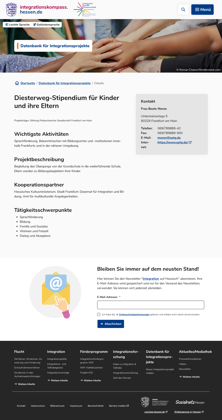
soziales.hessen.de (154, 412)
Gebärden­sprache (48, 25)
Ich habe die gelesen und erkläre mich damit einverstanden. (151, 314)
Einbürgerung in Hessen (187, 412)
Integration (151, 279)
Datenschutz (38, 405)
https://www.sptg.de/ (172, 142)
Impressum (76, 405)
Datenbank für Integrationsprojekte (65, 83)
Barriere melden (117, 405)
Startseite (27, 83)
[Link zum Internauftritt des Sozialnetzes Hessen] (191, 402)
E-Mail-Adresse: (107, 297)
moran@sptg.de (169, 138)
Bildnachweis (57, 405)
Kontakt (21, 405)
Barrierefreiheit (96, 405)
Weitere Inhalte (26, 384)
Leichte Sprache (19, 25)
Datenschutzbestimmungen (134, 314)
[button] (183, 9)
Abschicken (113, 324)
